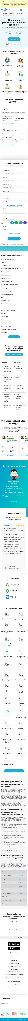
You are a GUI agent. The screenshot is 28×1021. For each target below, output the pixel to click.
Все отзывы (23, 573)
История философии (7, 294)
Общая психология (6, 275)
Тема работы (6, 184)
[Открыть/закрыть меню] (1, 14)
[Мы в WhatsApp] (15, 977)
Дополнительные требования (14, 205)
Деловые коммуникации (8, 329)
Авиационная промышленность (10, 268)
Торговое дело (5, 300)
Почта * (5, 226)
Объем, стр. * (6, 191)
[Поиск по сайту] (25, 10)
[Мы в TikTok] (18, 985)
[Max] (25, 222)
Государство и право (7, 291)
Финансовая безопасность (8, 326)
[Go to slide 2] (13, 501)
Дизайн (6, 525)
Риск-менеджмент (6, 304)
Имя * (4, 209)
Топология (4, 332)
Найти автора (10, 455)
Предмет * (5, 177)
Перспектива (5, 320)
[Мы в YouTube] (15, 985)
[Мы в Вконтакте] (9, 977)
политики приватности (22, 243)
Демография (4, 316)
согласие (10, 244)
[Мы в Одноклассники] (12, 985)
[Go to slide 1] (11, 501)
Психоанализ (5, 307)
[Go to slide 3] (14, 501)
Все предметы (14, 337)
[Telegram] (12, 222)
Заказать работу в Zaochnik (14, 354)
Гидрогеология (5, 265)
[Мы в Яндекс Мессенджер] (22, 977)
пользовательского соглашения (13, 243)
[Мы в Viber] (12, 977)
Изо (2, 297)
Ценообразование (6, 281)
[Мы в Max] (18, 977)
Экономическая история (8, 310)
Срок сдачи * (6, 198)
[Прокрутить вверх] (2, 1019)
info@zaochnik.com (15, 966)
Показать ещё (13, 930)
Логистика (4, 262)
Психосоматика (5, 272)
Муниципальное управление (9, 284)
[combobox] (14, 173)
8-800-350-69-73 (15, 963)
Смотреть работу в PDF (8, 123)
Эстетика (3, 323)
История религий (6, 288)
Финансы (3, 313)
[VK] (21, 222)
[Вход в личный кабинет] (21, 10)
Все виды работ (14, 771)
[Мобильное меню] (2, 10)
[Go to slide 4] (16, 501)
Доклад (14, 528)
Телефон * (5, 216)
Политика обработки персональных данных (3, 1015)
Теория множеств (6, 278)
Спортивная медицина (7, 259)
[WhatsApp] (16, 222)
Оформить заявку (14, 39)
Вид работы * (6, 170)
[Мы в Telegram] (6, 977)
